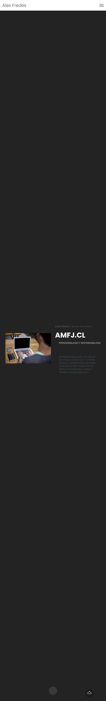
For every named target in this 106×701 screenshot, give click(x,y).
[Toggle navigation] (102, 5)
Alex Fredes (14, 5)
